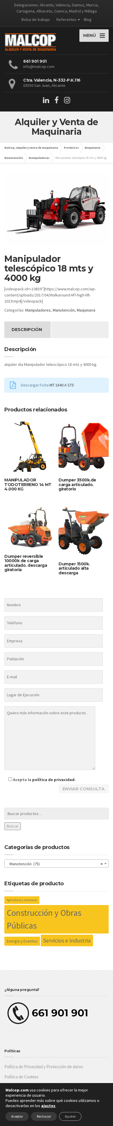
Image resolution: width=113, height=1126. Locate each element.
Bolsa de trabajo (35, 19)
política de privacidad (53, 779)
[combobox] (56, 863)
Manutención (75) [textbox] (55, 863)
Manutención (64, 310)
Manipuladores (38, 310)
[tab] (27, 329)
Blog (88, 19)
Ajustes (70, 1116)
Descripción (27, 329)
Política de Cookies (21, 1077)
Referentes (66, 19)
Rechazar (44, 1116)
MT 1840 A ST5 (62, 385)
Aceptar (17, 1116)
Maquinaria (86, 310)
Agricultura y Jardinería (22, 900)
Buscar (13, 826)
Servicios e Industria (67, 940)
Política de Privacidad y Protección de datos (43, 1066)
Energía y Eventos (22, 941)
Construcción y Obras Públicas (44, 919)
